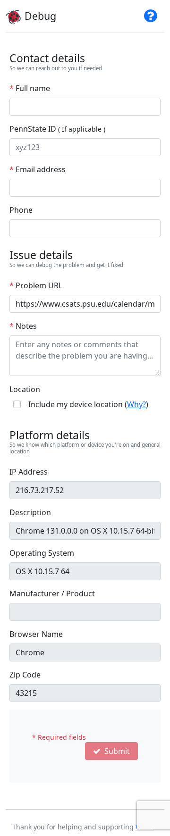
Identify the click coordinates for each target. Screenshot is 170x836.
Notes (23, 326)
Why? (136, 404)
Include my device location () (88, 404)
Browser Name (36, 634)
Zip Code (25, 674)
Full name (29, 88)
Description (30, 512)
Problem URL (35, 285)
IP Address (28, 472)
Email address (37, 169)
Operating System (41, 553)
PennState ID (57, 129)
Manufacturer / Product (52, 593)
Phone (21, 210)
